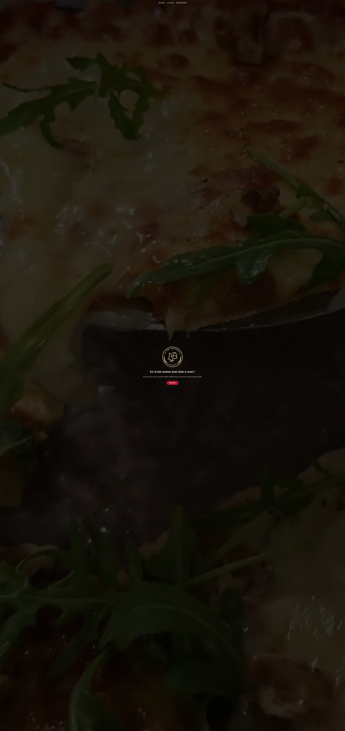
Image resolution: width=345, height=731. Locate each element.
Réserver (172, 383)
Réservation (181, 3)
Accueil (161, 3)
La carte (170, 3)
